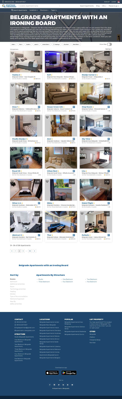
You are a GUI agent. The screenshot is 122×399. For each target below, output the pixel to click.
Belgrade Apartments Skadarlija (75, 331)
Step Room (87, 107)
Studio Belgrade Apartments (24, 337)
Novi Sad (92, 342)
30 (30, 251)
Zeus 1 (15, 107)
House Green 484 (55, 107)
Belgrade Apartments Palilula (49, 336)
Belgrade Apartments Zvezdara (50, 330)
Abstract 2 (17, 235)
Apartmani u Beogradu (61, 388)
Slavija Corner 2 (89, 75)
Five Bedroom (92, 281)
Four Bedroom (68, 281)
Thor (49, 235)
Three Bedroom (44, 281)
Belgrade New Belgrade (48, 325)
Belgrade (93, 334)
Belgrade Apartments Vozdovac (50, 333)
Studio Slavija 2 (19, 139)
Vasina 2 (16, 75)
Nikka (49, 203)
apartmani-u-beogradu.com (25, 330)
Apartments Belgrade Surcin (49, 355)
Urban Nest (52, 171)
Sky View (86, 139)
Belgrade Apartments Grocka (49, 352)
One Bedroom (68, 279)
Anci (49, 139)
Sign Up (106, 2)
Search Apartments (87, 6)
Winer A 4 (16, 203)
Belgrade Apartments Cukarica (50, 346)
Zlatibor (92, 337)
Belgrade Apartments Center (49, 322)
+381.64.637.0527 (20, 2)
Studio (40, 279)
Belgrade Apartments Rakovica (50, 349)
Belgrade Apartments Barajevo (50, 357)
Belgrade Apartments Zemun (49, 339)
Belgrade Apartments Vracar (49, 327)
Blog (97, 6)
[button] (104, 6)
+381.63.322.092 (9, 2)
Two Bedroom (92, 279)
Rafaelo (85, 235)
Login (114, 2)
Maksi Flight (87, 203)
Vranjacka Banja (95, 340)
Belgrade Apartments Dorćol (74, 334)
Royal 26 (16, 171)
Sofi (49, 75)
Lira (83, 171)
